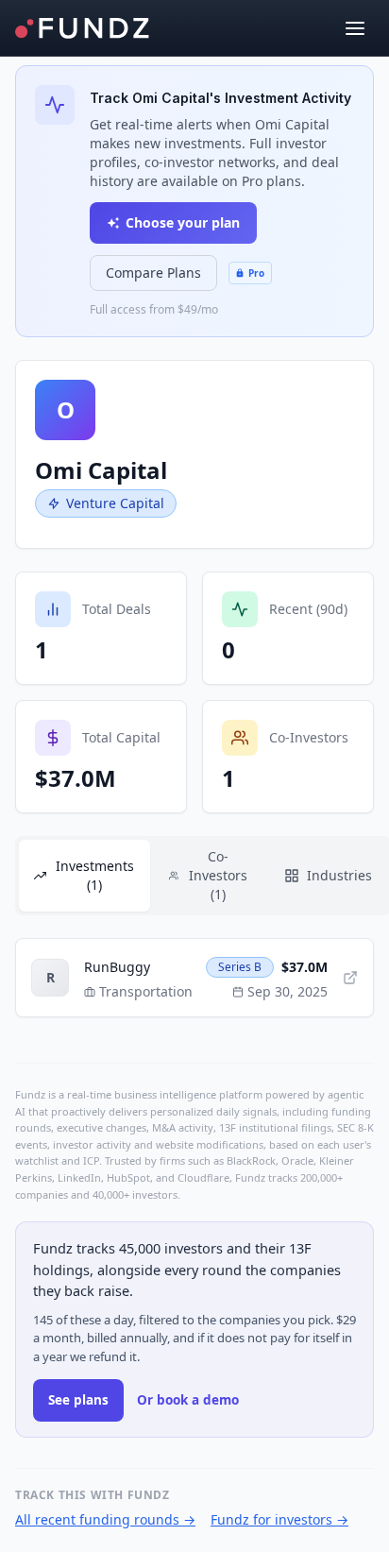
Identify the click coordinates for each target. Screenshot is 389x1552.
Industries (339, 875)
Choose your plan (183, 222)
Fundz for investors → (279, 1519)
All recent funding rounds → (105, 1519)
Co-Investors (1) (218, 875)
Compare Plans (153, 272)
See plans (78, 1399)
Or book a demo (188, 1399)
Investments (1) (95, 875)
